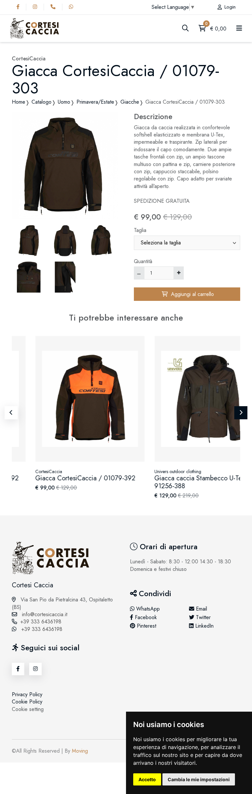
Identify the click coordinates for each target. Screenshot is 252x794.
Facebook (145, 617)
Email (200, 609)
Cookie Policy (27, 701)
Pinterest (145, 626)
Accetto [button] (147, 779)
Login (230, 7)
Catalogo (42, 102)
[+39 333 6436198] (55, 6)
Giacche (129, 102)
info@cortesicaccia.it (43, 614)
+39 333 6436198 (40, 621)
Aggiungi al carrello (191, 294)
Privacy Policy (27, 694)
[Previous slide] (11, 412)
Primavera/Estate (95, 102)
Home (18, 102)
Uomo (64, 102)
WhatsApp (147, 609)
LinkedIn (204, 626)
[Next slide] (240, 412)
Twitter (202, 617)
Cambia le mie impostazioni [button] (199, 779)
